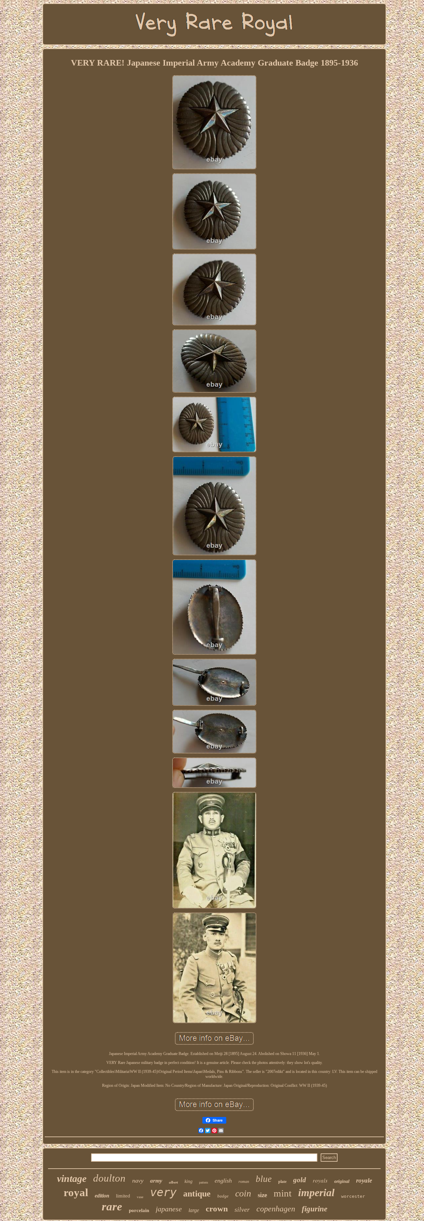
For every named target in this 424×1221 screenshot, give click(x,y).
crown (217, 1208)
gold (299, 1180)
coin (243, 1193)
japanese (169, 1209)
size (262, 1195)
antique (197, 1193)
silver (242, 1209)
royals (320, 1180)
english (223, 1180)
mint (283, 1193)
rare (112, 1206)
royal (76, 1192)
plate (282, 1181)
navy (137, 1180)
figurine (314, 1209)
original (341, 1181)
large (193, 1210)
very (163, 1192)
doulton (109, 1178)
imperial (316, 1192)
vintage (71, 1178)
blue (264, 1179)
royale (364, 1180)
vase (140, 1197)
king (188, 1181)
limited (123, 1195)
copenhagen (275, 1208)
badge (223, 1195)
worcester (353, 1196)
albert (173, 1182)
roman (243, 1181)
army (156, 1181)
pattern (203, 1182)
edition (102, 1195)
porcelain (139, 1210)
